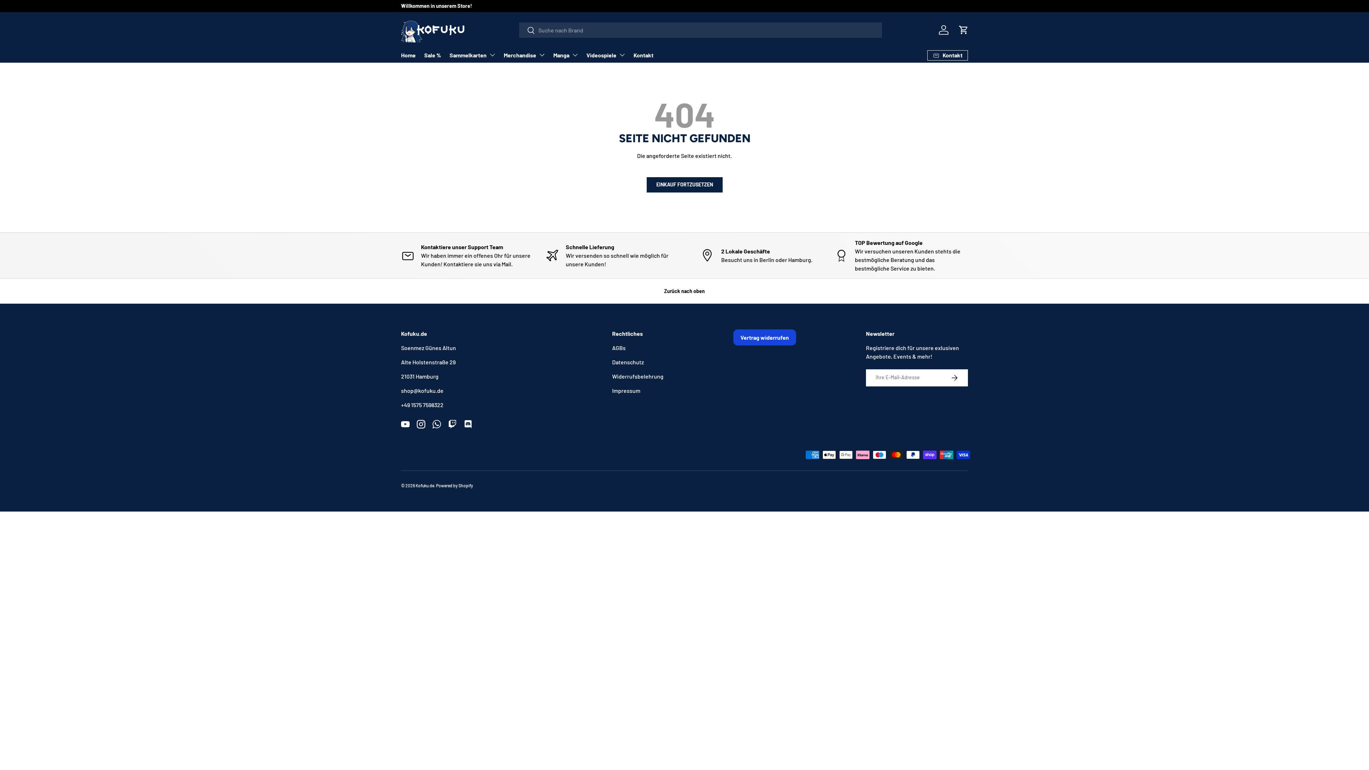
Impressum (626, 390)
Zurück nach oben (684, 291)
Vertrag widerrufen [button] (764, 337)
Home (408, 55)
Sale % (432, 55)
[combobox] (700, 30)
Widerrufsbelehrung (637, 376)
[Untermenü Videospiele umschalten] (622, 55)
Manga (561, 55)
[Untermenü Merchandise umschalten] (542, 55)
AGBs (619, 347)
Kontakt (643, 55)
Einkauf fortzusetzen (684, 184)
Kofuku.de (425, 485)
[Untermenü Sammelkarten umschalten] (492, 55)
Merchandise (520, 55)
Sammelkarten (468, 55)
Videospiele (601, 55)
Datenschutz (628, 362)
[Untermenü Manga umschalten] (575, 55)
